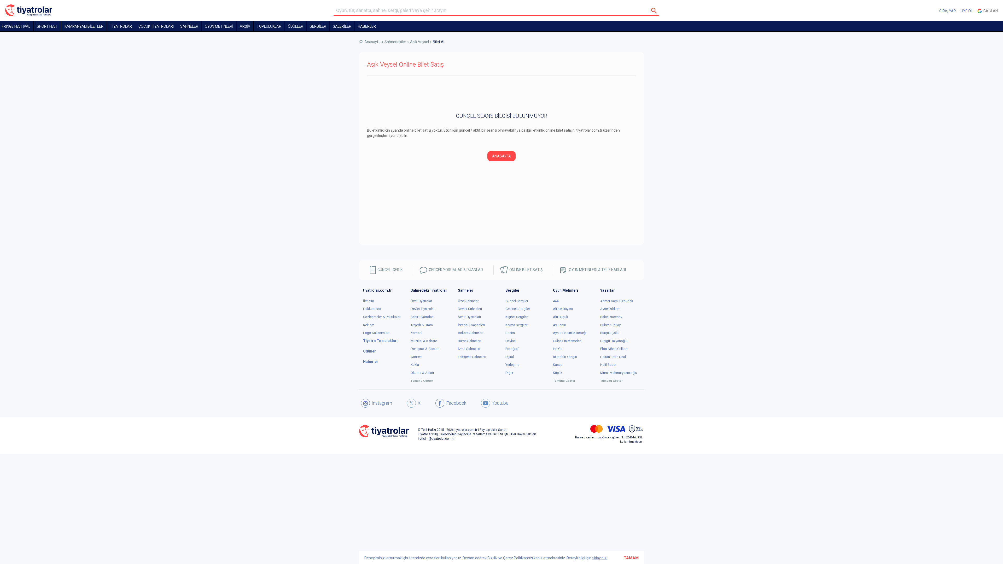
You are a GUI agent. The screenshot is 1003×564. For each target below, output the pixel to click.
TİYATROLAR (121, 26)
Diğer (509, 373)
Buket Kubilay (610, 325)
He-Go (558, 349)
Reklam (368, 325)
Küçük (557, 373)
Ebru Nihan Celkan (613, 349)
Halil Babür (608, 365)
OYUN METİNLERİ (219, 26)
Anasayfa (372, 42)
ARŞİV (245, 26)
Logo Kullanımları (376, 333)
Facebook (456, 403)
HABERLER (367, 26)
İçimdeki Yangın (565, 357)
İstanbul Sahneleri (471, 325)
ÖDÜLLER (295, 26)
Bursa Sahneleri (469, 341)
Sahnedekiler (395, 42)
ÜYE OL (967, 11)
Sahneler (189, 26)
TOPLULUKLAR (269, 26)
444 (555, 301)
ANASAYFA (501, 156)
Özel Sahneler (468, 301)
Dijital (509, 357)
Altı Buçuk (560, 317)
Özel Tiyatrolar (421, 301)
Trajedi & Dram (422, 325)
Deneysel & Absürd (425, 349)
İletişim (368, 301)
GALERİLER (342, 26)
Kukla (415, 365)
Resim (510, 333)
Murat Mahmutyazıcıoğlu (618, 373)
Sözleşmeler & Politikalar (381, 317)
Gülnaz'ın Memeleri (567, 341)
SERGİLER (318, 26)
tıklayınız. (599, 558)
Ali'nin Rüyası (563, 309)
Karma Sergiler (516, 325)
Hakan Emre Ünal (613, 357)
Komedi (416, 333)
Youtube (500, 403)
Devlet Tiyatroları (423, 309)
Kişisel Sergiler (516, 317)
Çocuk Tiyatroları (156, 26)
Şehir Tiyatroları (422, 317)
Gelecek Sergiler (517, 309)
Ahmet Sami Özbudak (616, 301)
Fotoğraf (511, 349)
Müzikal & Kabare (424, 341)
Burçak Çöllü (609, 333)
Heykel (510, 341)
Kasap (558, 365)
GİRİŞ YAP (947, 11)
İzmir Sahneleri (469, 349)
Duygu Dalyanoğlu (613, 341)
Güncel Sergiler (516, 301)
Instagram (382, 403)
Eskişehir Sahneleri (472, 357)
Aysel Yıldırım (610, 309)
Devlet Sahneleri (470, 309)
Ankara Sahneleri (470, 333)
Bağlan (990, 11)
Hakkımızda (372, 309)
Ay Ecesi (559, 325)
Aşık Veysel (419, 42)
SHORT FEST (47, 26)
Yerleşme (512, 365)
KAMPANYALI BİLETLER (84, 26)
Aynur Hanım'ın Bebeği (569, 333)
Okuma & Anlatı (422, 373)
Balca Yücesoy (611, 317)
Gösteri (416, 357)
